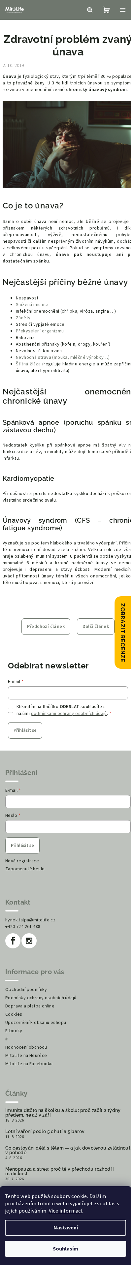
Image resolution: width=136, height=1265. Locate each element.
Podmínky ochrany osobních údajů (40, 998)
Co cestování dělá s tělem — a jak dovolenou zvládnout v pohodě (67, 1150)
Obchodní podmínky (26, 989)
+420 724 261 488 (22, 926)
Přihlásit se (25, 730)
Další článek (96, 626)
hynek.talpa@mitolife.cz (30, 920)
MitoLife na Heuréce (26, 1055)
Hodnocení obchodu (26, 1047)
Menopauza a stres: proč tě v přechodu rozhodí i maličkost (59, 1171)
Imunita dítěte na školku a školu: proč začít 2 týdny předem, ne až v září (63, 1112)
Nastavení (65, 1227)
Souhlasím (65, 1248)
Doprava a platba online (29, 1006)
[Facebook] (12, 940)
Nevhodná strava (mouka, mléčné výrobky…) (63, 357)
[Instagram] (29, 940)
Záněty (23, 318)
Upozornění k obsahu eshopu (35, 1022)
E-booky (13, 1031)
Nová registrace (22, 861)
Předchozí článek (46, 626)
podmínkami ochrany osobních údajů (69, 713)
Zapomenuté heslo (25, 869)
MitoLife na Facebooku (28, 1064)
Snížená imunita (32, 304)
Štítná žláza (28, 364)
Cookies (13, 1014)
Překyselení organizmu (40, 331)
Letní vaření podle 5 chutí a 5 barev (45, 1131)
